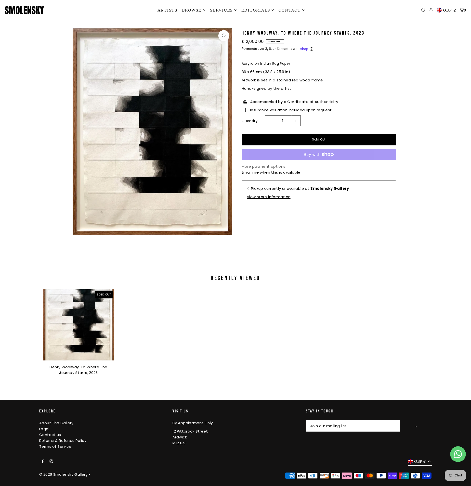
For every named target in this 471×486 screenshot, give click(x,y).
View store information (268, 196)
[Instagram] (51, 461)
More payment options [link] (264, 166)
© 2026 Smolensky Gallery (63, 474)
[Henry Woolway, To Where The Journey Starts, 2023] (78, 324)
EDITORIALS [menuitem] (255, 10)
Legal (44, 428)
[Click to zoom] (223, 35)
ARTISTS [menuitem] (167, 10)
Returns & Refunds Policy (62, 440)
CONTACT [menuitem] (289, 10)
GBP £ (449, 10)
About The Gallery (56, 422)
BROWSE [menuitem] (192, 10)
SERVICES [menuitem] (221, 10)
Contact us (50, 434)
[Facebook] (43, 461)
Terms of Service (55, 446)
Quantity (250, 120)
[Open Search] (423, 10)
